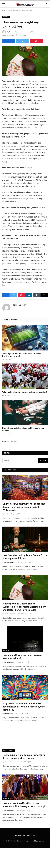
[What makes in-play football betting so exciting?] (25, 376)
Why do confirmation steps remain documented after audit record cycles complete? (23, 706)
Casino (6, 599)
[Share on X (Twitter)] (22, 41)
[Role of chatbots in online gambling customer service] (25, 412)
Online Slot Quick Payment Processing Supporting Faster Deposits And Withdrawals (23, 506)
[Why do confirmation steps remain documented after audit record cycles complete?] (25, 687)
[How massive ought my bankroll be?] (25, 61)
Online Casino (8, 750)
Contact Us (20, 835)
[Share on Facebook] (8, 41)
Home (4, 10)
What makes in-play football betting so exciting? (24, 392)
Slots (5, 550)
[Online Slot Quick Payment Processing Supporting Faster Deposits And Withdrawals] (25, 488)
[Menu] (3, 4)
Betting (6, 17)
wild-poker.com (38, 841)
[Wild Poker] (25, 4)
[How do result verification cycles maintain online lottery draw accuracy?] (25, 787)
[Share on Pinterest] (36, 41)
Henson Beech (14, 32)
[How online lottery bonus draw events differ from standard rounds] (25, 739)
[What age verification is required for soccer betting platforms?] (25, 337)
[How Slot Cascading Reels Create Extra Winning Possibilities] (25, 539)
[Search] (46, 4)
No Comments (9, 35)
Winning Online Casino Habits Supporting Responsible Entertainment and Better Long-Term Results (24, 606)
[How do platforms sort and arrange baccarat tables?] (25, 639)
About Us (31, 835)
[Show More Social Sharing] (45, 41)
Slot (5, 499)
